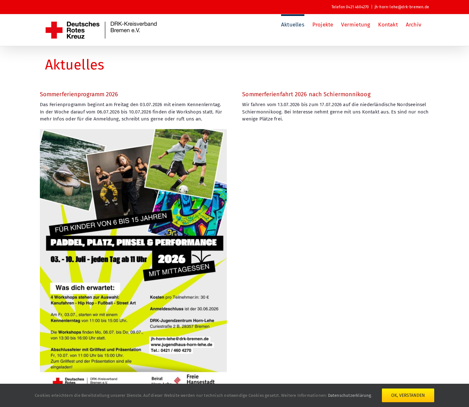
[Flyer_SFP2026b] (133, 131)
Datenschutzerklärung (349, 395)
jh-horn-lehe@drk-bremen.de (402, 7)
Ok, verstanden (408, 395)
